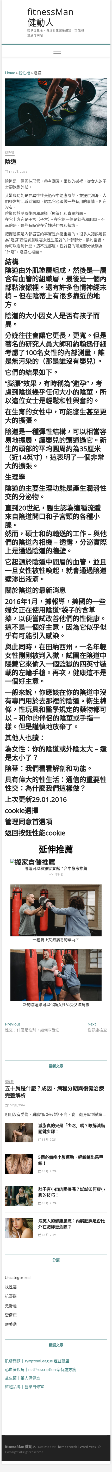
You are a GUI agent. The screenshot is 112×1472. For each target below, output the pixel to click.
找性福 (24, 72)
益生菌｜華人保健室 (22, 1378)
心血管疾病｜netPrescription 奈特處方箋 (40, 1369)
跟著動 (9, 1081)
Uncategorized (17, 1277)
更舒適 (11, 1305)
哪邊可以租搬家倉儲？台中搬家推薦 (56, 868)
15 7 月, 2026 (16, 1105)
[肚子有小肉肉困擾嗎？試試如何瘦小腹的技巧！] (19, 1196)
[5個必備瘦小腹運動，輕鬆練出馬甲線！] (19, 1164)
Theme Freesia (67, 1447)
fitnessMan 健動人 (50, 17)
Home (10, 72)
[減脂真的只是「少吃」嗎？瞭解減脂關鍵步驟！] (19, 1132)
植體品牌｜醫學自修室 (24, 1386)
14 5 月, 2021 (17, 172)
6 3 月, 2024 (48, 1139)
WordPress (88, 1447)
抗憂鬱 (11, 1296)
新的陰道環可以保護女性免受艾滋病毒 (56, 1004)
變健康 (11, 1315)
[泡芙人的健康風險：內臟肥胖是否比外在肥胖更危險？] (19, 1228)
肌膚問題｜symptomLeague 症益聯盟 (37, 1360)
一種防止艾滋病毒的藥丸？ (56, 939)
